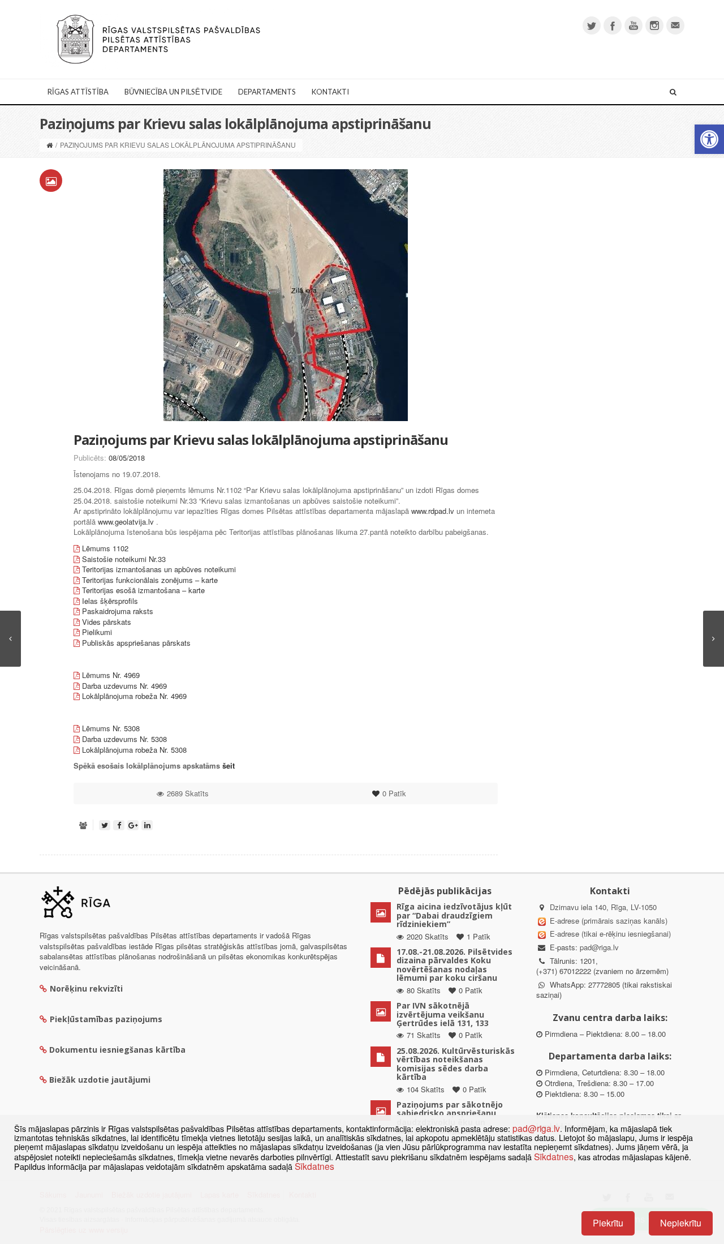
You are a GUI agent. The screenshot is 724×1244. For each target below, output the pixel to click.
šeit (228, 765)
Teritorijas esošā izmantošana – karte (143, 590)
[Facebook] (613, 25)
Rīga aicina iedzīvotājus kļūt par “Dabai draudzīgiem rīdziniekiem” (454, 915)
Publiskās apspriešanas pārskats (136, 642)
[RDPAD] (158, 38)
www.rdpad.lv (432, 510)
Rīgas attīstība (78, 91)
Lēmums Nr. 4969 (112, 675)
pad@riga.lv (599, 947)
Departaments (267, 91)
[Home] (49, 144)
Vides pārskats (106, 621)
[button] (709, 139)
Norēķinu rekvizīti (86, 988)
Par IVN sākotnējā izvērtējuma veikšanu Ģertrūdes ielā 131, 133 (443, 1014)
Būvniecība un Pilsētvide (173, 91)
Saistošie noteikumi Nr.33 (124, 559)
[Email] (675, 25)
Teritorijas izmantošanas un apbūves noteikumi (159, 569)
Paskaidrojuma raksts (117, 611)
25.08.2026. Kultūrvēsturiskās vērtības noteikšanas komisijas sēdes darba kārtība (456, 1063)
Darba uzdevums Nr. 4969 (125, 685)
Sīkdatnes (554, 1156)
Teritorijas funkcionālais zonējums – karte (150, 579)
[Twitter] (592, 25)
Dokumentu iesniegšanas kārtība (117, 1049)
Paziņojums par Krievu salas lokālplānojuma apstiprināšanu (261, 439)
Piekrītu (608, 1222)
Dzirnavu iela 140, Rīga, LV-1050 (603, 907)
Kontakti (330, 91)
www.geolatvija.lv (125, 521)
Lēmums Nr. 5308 (112, 728)
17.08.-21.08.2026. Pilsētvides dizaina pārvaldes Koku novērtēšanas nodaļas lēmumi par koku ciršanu (454, 964)
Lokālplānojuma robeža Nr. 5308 (135, 749)
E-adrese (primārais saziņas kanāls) (608, 920)
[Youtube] (633, 25)
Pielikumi (97, 632)
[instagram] (654, 25)
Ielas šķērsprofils (110, 600)
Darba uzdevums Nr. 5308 (124, 738)
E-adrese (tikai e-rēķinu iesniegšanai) (609, 933)
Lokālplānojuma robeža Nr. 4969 (135, 695)
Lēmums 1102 (105, 548)
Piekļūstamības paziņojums (106, 1019)
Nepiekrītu (680, 1222)
